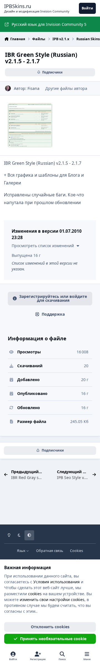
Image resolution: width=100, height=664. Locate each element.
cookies (35, 593)
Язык (21, 550)
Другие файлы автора (66, 88)
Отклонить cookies (50, 626)
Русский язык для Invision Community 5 (49, 24)
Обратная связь (49, 550)
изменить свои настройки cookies (52, 599)
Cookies (76, 550)
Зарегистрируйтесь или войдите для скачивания (53, 298)
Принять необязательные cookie (53, 638)
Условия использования (56, 581)
